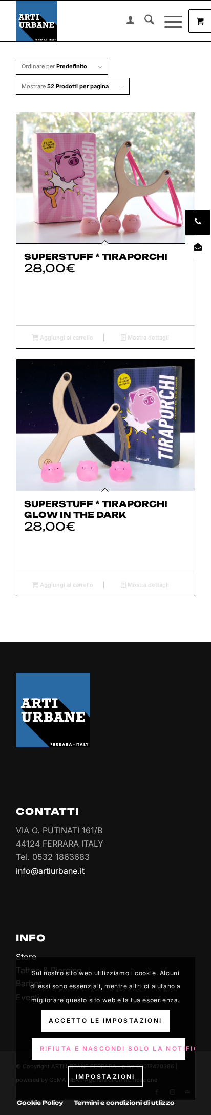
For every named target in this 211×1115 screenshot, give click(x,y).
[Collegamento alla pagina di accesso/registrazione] (125, 21)
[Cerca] (144, 21)
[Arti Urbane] (87, 21)
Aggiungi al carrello (65, 337)
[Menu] (168, 21)
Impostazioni (105, 1076)
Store (26, 957)
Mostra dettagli (147, 337)
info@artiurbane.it (50, 871)
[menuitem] (125, 21)
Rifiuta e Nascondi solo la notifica (112, 1049)
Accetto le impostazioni (105, 1020)
